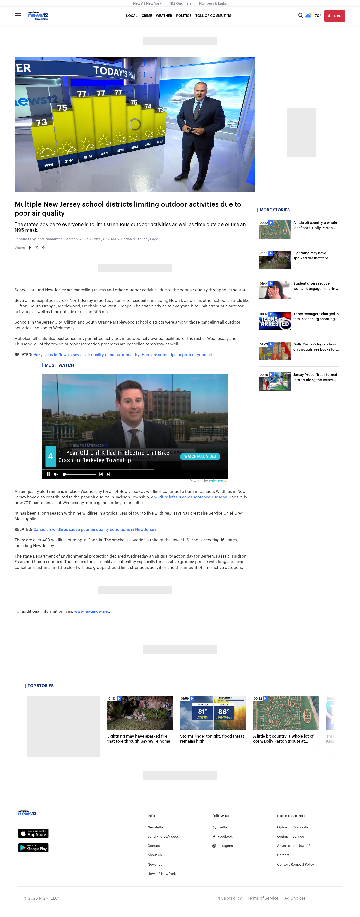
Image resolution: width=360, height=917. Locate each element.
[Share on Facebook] (30, 248)
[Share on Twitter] (37, 248)
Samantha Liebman (62, 239)
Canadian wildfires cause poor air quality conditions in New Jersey (94, 530)
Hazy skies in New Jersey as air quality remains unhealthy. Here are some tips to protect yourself (122, 355)
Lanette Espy (25, 239)
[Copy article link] (44, 248)
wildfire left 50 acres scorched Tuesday (190, 497)
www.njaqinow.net (91, 611)
